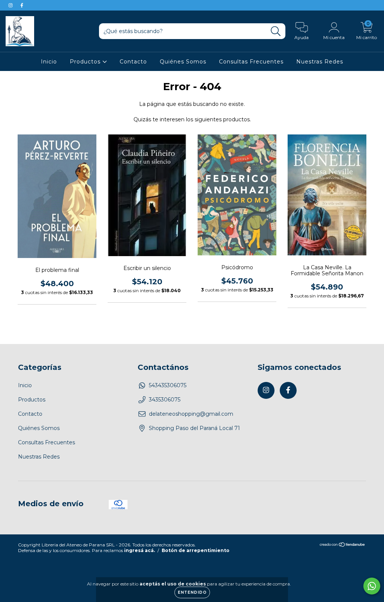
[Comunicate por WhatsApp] (371, 586)
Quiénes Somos (183, 61)
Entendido (192, 592)
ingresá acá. (139, 550)
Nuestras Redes (319, 61)
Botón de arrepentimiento (196, 550)
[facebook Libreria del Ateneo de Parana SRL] (22, 5)
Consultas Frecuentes (251, 61)
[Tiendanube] (342, 545)
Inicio (49, 61)
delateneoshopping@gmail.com (191, 413)
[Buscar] (276, 31)
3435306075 (164, 399)
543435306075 (167, 385)
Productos (86, 61)
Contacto (133, 61)
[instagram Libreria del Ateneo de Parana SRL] (11, 5)
